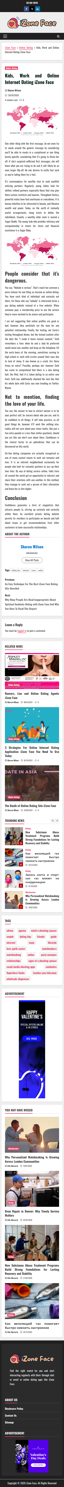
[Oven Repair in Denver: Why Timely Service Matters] (32, 1189)
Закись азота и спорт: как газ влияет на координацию (14, 857)
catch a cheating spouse (44, 930)
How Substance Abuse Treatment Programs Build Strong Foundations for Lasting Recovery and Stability (32, 1269)
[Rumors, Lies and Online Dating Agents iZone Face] (32, 671)
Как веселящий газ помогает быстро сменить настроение (14, 836)
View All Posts (32, 560)
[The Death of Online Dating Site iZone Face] (32, 783)
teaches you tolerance (45, 973)
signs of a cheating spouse (42, 961)
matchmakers (49, 949)
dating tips (16, 570)
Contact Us (11, 1415)
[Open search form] (58, 36)
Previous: (31, 584)
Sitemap (9, 1422)
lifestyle (52, 943)
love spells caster (16, 949)
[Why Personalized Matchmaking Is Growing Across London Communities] (32, 1135)
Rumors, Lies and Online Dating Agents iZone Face (32, 695)
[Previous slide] (53, 821)
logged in (21, 631)
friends (41, 937)
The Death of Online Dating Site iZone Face (30, 806)
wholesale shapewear (18, 979)
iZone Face (10, 48)
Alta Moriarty (12, 1165)
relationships (14, 961)
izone (34, 570)
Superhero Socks (16, 973)
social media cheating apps (21, 967)
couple (10, 937)
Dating (28, 829)
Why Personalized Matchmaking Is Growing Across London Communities (14, 879)
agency (22, 930)
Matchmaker (30, 871)
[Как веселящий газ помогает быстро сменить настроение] (32, 1301)
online (40, 570)
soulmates (51, 967)
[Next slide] (57, 821)
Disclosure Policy (14, 1409)
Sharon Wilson (14, 90)
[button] (5, 36)
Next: (32, 602)
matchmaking (14, 955)
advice (10, 930)
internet (26, 570)
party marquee (49, 955)
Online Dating (26, 48)
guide (54, 937)
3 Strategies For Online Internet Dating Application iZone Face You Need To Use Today (32, 751)
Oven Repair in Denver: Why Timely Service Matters (14, 900)
